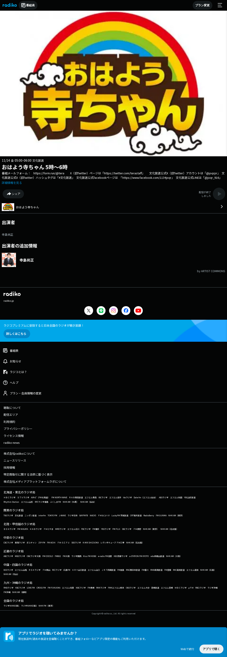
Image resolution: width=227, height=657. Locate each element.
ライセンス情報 (14, 436)
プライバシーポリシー (18, 428)
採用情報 (9, 467)
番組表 (30, 5)
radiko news (12, 442)
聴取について (12, 408)
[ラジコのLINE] (101, 311)
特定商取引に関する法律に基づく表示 (28, 474)
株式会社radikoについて (19, 453)
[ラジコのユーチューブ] (138, 311)
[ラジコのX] (88, 311)
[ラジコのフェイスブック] (125, 311)
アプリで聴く (211, 649)
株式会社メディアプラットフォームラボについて (35, 481)
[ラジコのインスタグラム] (113, 310)
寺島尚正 (7, 234)
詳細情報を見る (12, 183)
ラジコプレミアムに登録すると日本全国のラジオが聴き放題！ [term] (44, 325)
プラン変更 (202, 5)
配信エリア (11, 414)
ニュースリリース (15, 460)
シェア (16, 193)
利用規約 (9, 422)
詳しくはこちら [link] (16, 334)
